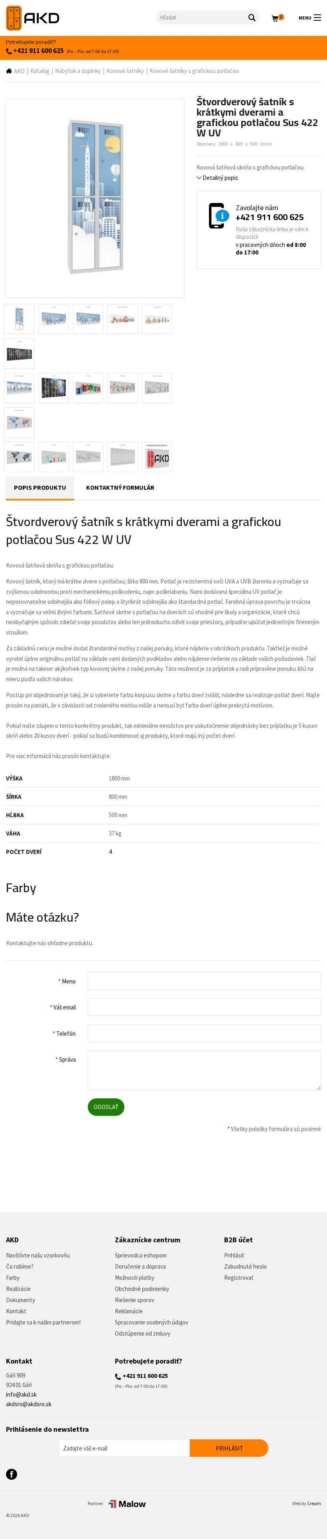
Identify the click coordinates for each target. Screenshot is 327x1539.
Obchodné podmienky (142, 1289)
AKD (19, 71)
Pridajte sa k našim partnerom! (43, 1322)
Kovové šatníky (125, 71)
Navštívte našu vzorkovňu (38, 1255)
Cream (314, 1503)
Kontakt (16, 1311)
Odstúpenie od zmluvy (142, 1333)
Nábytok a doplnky (78, 71)
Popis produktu (40, 487)
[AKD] (81, 18)
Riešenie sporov (134, 1300)
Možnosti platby (134, 1277)
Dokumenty (20, 1300)
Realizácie (18, 1289)
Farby (13, 1277)
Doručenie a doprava (140, 1266)
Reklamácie (129, 1311)
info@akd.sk (21, 1394)
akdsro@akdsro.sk (28, 1404)
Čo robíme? (19, 1266)
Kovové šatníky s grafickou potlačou (194, 71)
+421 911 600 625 (38, 50)
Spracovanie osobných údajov (151, 1322)
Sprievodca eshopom (141, 1255)
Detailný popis (219, 177)
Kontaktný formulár (120, 487)
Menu (305, 18)
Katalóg (39, 71)
